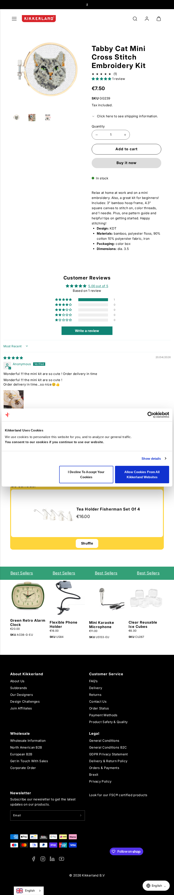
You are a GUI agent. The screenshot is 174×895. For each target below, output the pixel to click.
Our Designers (21, 695)
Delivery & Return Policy (108, 761)
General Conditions (104, 741)
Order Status (99, 708)
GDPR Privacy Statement (108, 754)
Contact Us (98, 701)
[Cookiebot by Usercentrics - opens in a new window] (150, 414)
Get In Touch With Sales (29, 761)
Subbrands (18, 688)
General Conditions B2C (108, 747)
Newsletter (20, 793)
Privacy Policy (100, 781)
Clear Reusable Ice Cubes (143, 624)
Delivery (95, 688)
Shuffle (87, 543)
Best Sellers (19, 573)
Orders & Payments (104, 768)
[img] (13, 358)
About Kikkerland (26, 674)
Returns (95, 695)
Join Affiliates (21, 708)
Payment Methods (103, 715)
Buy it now (126, 163)
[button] (135, 19)
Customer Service (106, 674)
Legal (94, 733)
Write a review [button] (87, 331)
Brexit (93, 775)
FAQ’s (93, 681)
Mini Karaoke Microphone (101, 624)
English (30, 890)
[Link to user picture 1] (13, 400)
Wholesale (20, 733)
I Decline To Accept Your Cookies (86, 474)
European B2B (21, 754)
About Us (17, 681)
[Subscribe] (81, 815)
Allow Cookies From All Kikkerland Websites (142, 474)
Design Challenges (25, 701)
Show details (151, 458)
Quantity (98, 126)
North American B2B (26, 747)
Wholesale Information (28, 741)
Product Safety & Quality (108, 722)
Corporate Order (23, 768)
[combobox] (29, 890)
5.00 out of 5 (98, 286)
